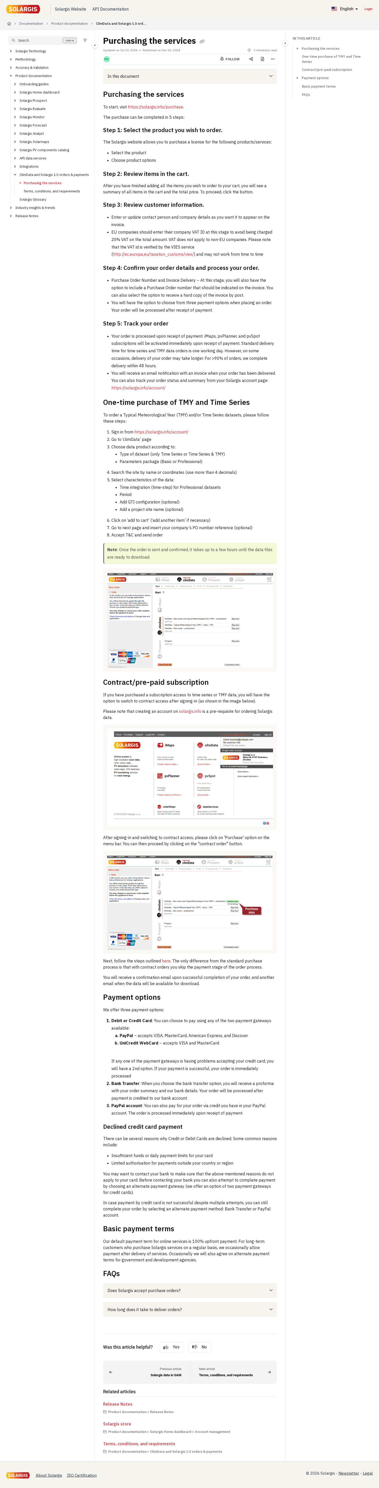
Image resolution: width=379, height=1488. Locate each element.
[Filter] (85, 40)
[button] (43, 40)
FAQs (306, 94)
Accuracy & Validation (31, 67)
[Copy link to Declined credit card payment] (191, 1127)
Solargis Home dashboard (40, 92)
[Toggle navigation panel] (95, 45)
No (204, 1347)
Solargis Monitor (32, 117)
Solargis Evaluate (33, 109)
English (346, 8)
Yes (176, 1347)
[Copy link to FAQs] (128, 1274)
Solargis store (117, 1423)
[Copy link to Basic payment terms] (182, 1229)
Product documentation (69, 23)
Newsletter (349, 1473)
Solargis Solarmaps (34, 142)
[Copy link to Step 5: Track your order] (176, 324)
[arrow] (297, 49)
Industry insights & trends (35, 208)
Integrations (29, 166)
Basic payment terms (319, 86)
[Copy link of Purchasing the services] (202, 42)
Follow (232, 59)
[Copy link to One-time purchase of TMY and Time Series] (258, 403)
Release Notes (26, 216)
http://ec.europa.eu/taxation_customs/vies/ (153, 254)
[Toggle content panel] (285, 43)
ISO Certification (82, 1475)
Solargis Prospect (33, 100)
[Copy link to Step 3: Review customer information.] (214, 205)
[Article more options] (273, 59)
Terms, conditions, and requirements (52, 191)
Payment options (315, 78)
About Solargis (49, 1475)
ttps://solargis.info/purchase (156, 106)
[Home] (24, 9)
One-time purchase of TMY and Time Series (331, 59)
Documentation (31, 23)
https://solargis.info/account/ (138, 387)
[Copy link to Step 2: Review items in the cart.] (199, 174)
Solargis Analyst (32, 133)
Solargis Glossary (33, 199)
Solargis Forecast (33, 125)
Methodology (25, 59)
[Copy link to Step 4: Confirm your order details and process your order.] (267, 268)
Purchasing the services (43, 183)
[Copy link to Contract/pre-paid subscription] (217, 683)
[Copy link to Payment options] (169, 998)
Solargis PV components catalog (44, 150)
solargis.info (190, 711)
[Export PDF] (262, 59)
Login (369, 9)
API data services (33, 158)
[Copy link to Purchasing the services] (192, 95)
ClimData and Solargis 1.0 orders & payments (121, 23)
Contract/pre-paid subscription (327, 69)
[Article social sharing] (251, 59)
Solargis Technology (30, 51)
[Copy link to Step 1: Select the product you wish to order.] (231, 130)
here (166, 960)
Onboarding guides (34, 84)
